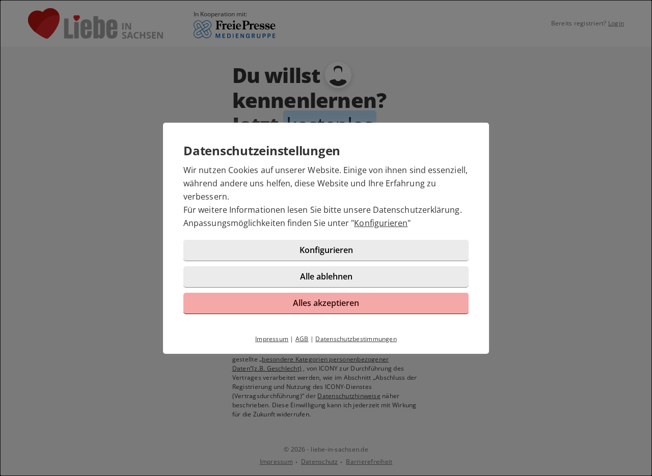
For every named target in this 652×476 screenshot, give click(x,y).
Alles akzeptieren (326, 303)
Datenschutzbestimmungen (356, 338)
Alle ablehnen (326, 276)
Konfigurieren (381, 223)
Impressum (271, 338)
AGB (302, 338)
